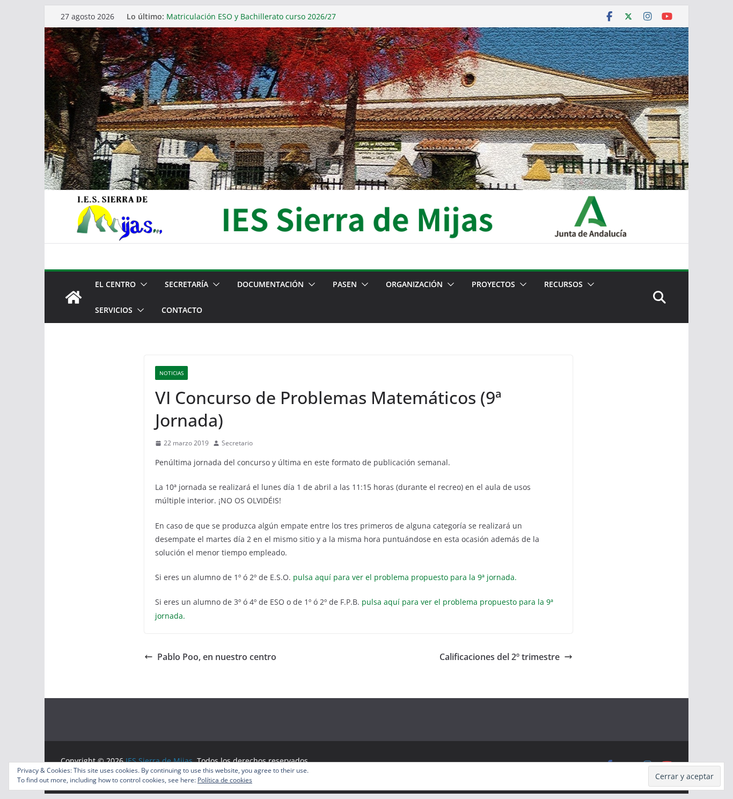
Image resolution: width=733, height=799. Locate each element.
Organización (414, 284)
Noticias (171, 373)
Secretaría (186, 284)
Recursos (563, 284)
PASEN (345, 284)
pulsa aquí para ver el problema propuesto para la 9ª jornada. (405, 577)
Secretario (237, 443)
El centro (115, 284)
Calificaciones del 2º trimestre (499, 657)
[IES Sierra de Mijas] (366, 35)
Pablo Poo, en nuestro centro (216, 657)
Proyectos (493, 284)
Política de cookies (224, 780)
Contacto (182, 310)
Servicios (114, 310)
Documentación (270, 284)
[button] (142, 284)
